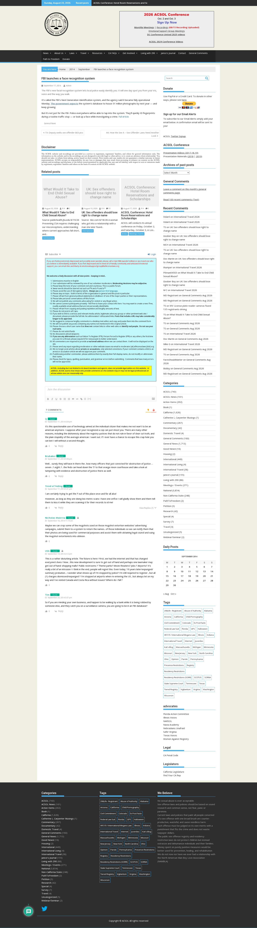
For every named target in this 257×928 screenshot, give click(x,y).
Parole (185, 659)
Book (166, 407)
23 (174, 580)
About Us (58, 53)
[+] (89, 399)
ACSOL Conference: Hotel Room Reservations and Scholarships (140, 193)
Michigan (197, 647)
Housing (167, 453)
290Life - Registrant (172, 610)
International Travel (173, 469)
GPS (193, 628)
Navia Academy (171, 724)
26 (197, 580)
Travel (83, 53)
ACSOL (124, 234)
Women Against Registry (176, 738)
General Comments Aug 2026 (197, 295)
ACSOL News (170, 396)
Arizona (167, 616)
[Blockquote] (73, 399)
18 (189, 575)
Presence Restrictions (174, 665)
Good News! (169, 448)
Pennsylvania (197, 659)
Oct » (173, 593)
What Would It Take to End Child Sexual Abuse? (61, 193)
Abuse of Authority (192, 610)
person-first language (108, 291)
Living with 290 (148, 53)
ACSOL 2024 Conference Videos (166, 41)
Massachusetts (183, 647)
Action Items (169, 401)
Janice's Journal (168, 53)
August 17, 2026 (130, 208)
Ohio (166, 659)
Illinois (201, 635)
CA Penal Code (170, 755)
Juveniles (199, 641)
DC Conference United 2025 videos (166, 34)
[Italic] (52, 399)
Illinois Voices (170, 717)
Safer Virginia (170, 731)
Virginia (196, 689)
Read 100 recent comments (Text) (181, 199)
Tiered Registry (171, 689)
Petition (167, 505)
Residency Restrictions (174, 671)
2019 (198, 156)
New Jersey (180, 653)
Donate (66, 59)
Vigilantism (185, 689)
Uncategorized (170, 531)
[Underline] (56, 399)
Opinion (175, 659)
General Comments (198, 53)
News (45, 53)
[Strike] (60, 399)
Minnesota (208, 647)
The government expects (64, 103)
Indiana (210, 635)
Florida (185, 628)
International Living (173, 464)
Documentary (170, 427)
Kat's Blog (168, 647)
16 (174, 575)
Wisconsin (168, 695)
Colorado (186, 623)
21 (211, 575)
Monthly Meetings (144, 27)
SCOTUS (198, 677)
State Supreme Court (173, 683)
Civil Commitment (172, 623)
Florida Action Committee (176, 713)
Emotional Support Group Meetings (167, 30)
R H (63, 208)
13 (204, 571)
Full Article (124, 116)
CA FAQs (112, 53)
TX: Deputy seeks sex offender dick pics (64, 132)
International (88, 231)
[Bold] (48, 399)
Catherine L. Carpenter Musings (179, 417)
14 (211, 571)
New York (192, 653)
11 (189, 571)
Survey (166, 521)
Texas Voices (170, 735)
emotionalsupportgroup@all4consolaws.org (100, 266)
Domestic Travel (171, 433)
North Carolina (206, 653)
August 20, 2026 (51, 208)
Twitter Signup (178, 136)
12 (197, 571)
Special (166, 516)
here (184, 99)
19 (197, 575)
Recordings (162, 27)
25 (189, 580)
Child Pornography (194, 616)
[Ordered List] (65, 399)
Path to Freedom (51, 59)
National (167, 490)
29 (167, 585)
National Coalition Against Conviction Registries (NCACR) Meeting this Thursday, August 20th (142, 2)
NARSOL (167, 721)
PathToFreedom (171, 500)
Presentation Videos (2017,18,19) (180, 152)
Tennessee (191, 683)
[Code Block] (77, 399)
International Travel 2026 (187, 216)
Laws (71, 53)
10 (109, 208)
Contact (182, 53)
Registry (190, 665)
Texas (202, 683)
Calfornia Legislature (173, 771)
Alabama (208, 610)
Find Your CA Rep (172, 775)
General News (50, 123)
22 (167, 580)
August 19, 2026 (90, 208)
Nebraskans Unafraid (174, 728)
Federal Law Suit (171, 628)
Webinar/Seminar (172, 537)
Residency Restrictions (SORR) (177, 677)
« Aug (166, 593)
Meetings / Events (137, 234)
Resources (97, 53)
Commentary (48, 238)
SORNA (207, 677)
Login (153, 254)
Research (168, 511)
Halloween (202, 628)
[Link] (81, 399)
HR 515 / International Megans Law (179, 635)
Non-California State (173, 495)
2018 (190, 156)
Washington (208, 689)
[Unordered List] (69, 399)
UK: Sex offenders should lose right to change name (100, 193)
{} (85, 399)
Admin (68, 85)
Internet (188, 641)
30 (174, 585)
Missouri (168, 653)
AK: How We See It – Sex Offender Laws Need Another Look (132, 134)
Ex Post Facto (200, 623)
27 (204, 580)
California (168, 412)
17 (182, 575)
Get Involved (129, 53)
